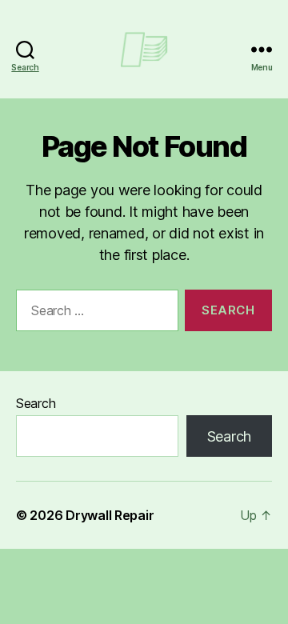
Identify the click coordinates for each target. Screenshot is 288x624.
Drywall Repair (110, 515)
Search (35, 403)
